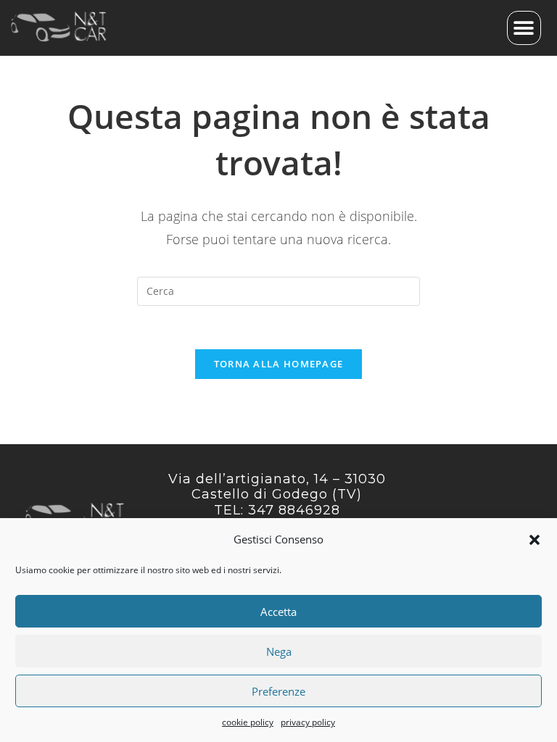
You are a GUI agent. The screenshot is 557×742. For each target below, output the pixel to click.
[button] (534, 540)
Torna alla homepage (279, 363)
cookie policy (247, 722)
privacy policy (308, 722)
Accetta (278, 611)
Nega (279, 651)
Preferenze (278, 691)
